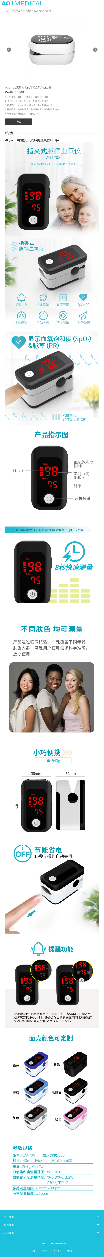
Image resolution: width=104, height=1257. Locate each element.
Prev (9, 50)
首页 (7, 10)
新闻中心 (57, 1251)
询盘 (19, 121)
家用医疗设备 (18, 10)
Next (95, 50)
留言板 (70, 1251)
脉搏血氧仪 (32, 10)
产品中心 (44, 1251)
